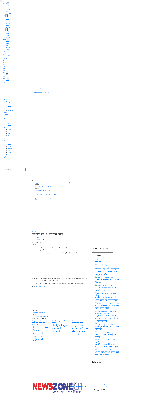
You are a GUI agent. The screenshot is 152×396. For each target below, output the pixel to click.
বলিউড (7, 43)
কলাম (4, 76)
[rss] (98, 365)
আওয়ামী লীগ (38, 286)
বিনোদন (4, 39)
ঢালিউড (7, 41)
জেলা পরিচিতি (9, 13)
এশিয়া (7, 18)
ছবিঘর (7, 81)
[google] (3, 86)
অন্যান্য (8, 9)
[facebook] (0, 86)
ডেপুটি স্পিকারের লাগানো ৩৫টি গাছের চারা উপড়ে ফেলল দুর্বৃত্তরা (48, 194)
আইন (4, 68)
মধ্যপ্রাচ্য (5, 66)
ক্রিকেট (7, 31)
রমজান (4, 70)
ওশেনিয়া (8, 27)
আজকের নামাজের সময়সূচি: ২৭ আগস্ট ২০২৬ (44, 190)
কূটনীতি (7, 11)
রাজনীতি (8, 6)
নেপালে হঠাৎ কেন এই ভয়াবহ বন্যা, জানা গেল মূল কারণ (46, 198)
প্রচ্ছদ (5, 97)
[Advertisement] (78, 90)
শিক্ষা (4, 64)
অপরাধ (7, 8)
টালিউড (7, 49)
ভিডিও (5, 99)
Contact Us (107, 385)
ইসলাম (4, 62)
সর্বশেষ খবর (97, 260)
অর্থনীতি (4, 51)
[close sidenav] (1, 1)
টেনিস (7, 35)
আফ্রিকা (8, 25)
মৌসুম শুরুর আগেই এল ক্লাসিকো (39, 312)
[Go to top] (0, 395)
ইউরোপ (7, 19)
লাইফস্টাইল (5, 59)
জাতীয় (4, 60)
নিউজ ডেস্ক (39, 237)
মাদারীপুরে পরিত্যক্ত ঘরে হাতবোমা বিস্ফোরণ (44, 186)
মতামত (4, 53)
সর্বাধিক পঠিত (98, 261)
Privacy (107, 386)
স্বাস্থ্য (4, 57)
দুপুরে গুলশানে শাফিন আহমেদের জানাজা (40, 316)
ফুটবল (7, 33)
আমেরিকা (8, 21)
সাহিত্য (4, 82)
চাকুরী (4, 72)
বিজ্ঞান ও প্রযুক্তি (6, 55)
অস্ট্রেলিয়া (8, 23)
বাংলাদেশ (5, 3)
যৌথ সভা (43, 286)
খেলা (4, 29)
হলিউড (7, 45)
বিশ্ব (4, 15)
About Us (108, 383)
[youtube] (4, 86)
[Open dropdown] (8, 3)
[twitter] (2, 86)
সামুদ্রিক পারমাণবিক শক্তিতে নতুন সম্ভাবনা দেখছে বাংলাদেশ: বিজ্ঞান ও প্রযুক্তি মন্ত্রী (52, 183)
